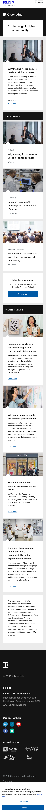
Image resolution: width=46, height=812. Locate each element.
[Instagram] (12, 724)
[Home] (12, 2)
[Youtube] (18, 724)
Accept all (22, 807)
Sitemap (7, 781)
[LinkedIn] (5, 724)
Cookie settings (23, 801)
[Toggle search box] (36, 2)
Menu (40, 2)
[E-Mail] (12, 730)
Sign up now (23, 294)
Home (4, 6)
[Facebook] (5, 730)
